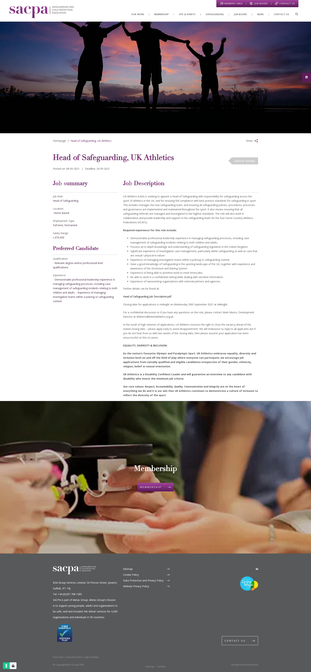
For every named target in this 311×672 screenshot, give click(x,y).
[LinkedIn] (257, 569)
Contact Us (287, 3)
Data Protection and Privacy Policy (143, 580)
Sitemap (128, 569)
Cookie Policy (131, 574)
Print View (58, 657)
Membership (151, 487)
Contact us (235, 640)
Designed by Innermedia (244, 664)
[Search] (296, 14)
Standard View (74, 657)
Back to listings (245, 161)
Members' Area (233, 3)
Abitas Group (80, 600)
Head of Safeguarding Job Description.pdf (147, 296)
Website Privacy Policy (136, 586)
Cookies (161, 666)
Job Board (261, 3)
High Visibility (91, 657)
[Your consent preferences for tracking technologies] (13, 665)
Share (249, 140)
